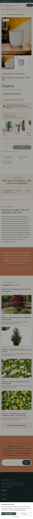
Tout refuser (24, 513)
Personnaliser (16, 516)
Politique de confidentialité (19, 510)
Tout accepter (8, 513)
